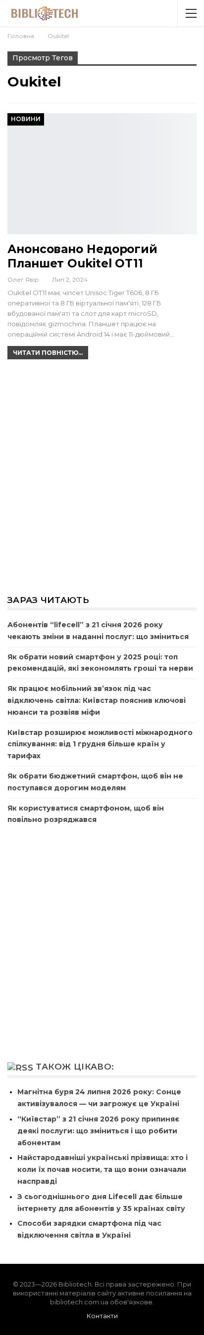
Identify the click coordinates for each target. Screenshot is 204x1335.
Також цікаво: (75, 1067)
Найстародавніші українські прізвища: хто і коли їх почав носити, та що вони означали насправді (102, 1169)
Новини (26, 119)
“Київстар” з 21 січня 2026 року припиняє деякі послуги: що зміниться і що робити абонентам (98, 1131)
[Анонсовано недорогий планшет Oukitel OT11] (102, 173)
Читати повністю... (48, 352)
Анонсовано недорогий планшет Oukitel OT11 (82, 256)
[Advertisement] (102, 476)
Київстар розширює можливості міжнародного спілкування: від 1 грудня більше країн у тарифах (100, 744)
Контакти (102, 1316)
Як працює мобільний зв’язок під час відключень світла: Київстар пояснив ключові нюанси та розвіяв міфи (96, 700)
